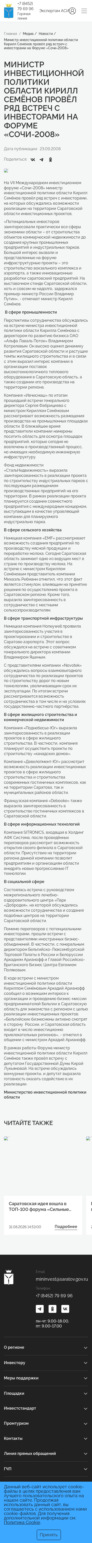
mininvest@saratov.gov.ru (62, 1279)
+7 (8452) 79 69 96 (25, 6)
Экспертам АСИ (54, 10)
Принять (49, 1534)
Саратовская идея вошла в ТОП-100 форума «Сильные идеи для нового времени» (39, 1206)
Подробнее (66, 1226)
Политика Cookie (22, 1522)
